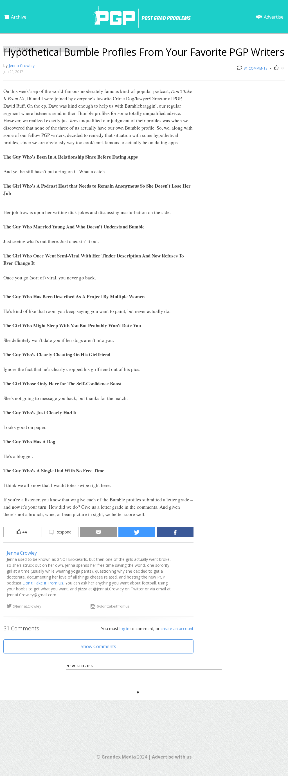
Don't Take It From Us (42, 583)
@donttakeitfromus (113, 606)
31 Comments (255, 68)
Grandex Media (119, 757)
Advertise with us (172, 757)
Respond (62, 532)
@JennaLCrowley (27, 606)
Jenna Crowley (22, 65)
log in (124, 628)
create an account (177, 628)
